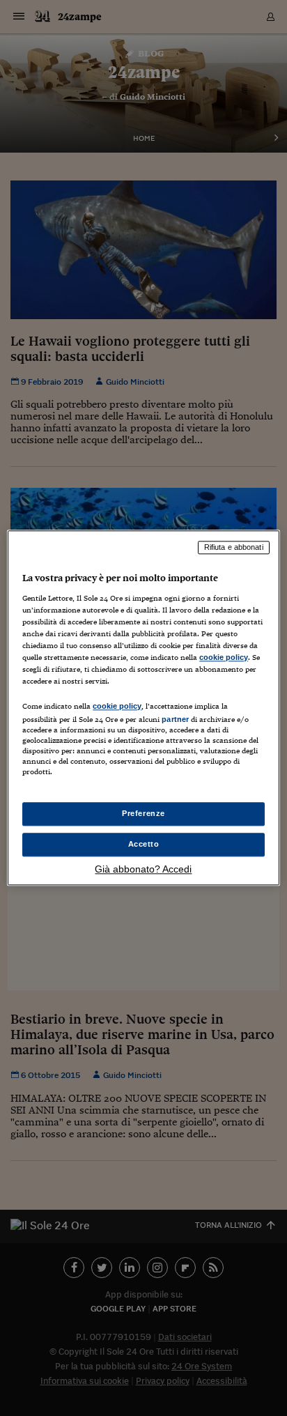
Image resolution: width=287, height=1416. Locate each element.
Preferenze (143, 814)
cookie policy (223, 657)
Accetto (144, 844)
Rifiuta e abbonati (233, 547)
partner (175, 719)
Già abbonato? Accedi (143, 869)
